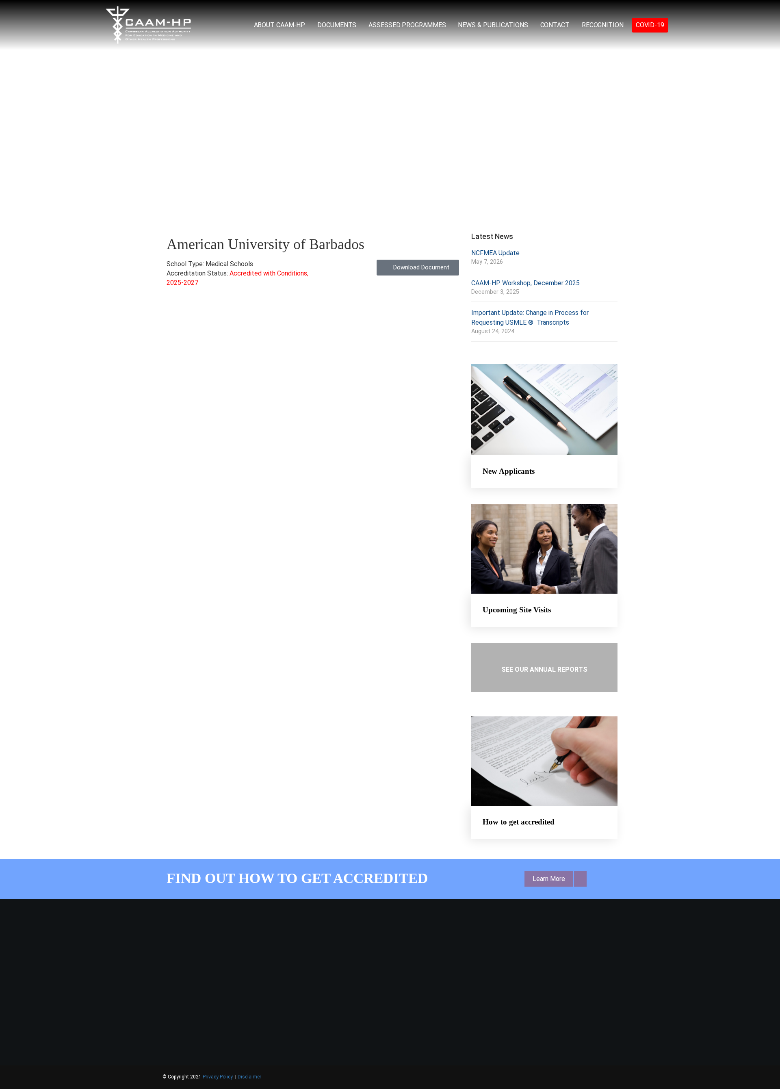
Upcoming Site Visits (517, 609)
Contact (555, 25)
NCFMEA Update (495, 253)
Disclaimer (249, 1077)
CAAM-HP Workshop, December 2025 (525, 283)
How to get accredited (519, 822)
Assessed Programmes (407, 25)
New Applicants (509, 471)
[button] (149, 112)
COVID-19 (650, 25)
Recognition (603, 25)
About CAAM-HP (280, 25)
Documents (336, 25)
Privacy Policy (218, 1077)
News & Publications (493, 25)
